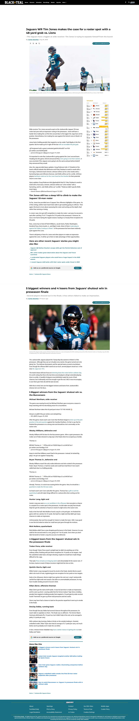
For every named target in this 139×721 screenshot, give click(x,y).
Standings (46, 2)
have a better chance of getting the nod (65, 630)
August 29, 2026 (43, 416)
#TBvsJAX (47, 445)
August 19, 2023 (55, 153)
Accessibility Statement (54, 712)
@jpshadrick (56, 182)
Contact (70, 706)
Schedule (39, 2)
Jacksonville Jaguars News (42, 274)
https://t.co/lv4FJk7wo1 (65, 445)
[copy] (39, 43)
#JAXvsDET (61, 148)
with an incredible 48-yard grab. (69, 144)
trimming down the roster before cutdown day (66, 373)
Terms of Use (88, 709)
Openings (50, 706)
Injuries (58, 2)
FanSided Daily (34, 709)
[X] (129, 2)
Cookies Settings (89, 712)
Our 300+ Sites (88, 706)
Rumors (32, 2)
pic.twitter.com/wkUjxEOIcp (52, 414)
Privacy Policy (72, 709)
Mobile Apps (105, 706)
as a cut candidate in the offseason (55, 503)
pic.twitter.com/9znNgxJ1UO (38, 447)
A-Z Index (71, 712)
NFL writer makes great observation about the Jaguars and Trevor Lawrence (53, 253)
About (31, 706)
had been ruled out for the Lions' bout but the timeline (51, 176)
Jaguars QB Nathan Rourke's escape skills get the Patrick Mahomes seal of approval (56, 249)
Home (31, 274)
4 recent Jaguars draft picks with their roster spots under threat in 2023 (55, 262)
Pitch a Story (51, 709)
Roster (53, 2)
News (26, 2)
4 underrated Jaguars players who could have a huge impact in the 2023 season (55, 258)
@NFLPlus (39, 414)
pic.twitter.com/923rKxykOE (38, 151)
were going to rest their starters (70, 159)
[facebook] (125, 2)
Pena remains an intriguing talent (46, 561)
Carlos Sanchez (33, 39)
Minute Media (20, 716)
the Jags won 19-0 (38, 369)
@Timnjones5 (34, 148)
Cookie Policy (105, 709)
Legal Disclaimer (34, 712)
